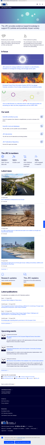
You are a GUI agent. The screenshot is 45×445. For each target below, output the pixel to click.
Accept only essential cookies (23, 442)
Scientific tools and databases (11, 126)
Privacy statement (5, 403)
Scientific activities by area (10, 117)
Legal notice (3, 430)
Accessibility (10, 430)
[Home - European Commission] (4, 3)
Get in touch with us (5, 401)
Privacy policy (33, 428)
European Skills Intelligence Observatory (11, 300)
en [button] (37, 4)
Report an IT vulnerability (6, 428)
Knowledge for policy (5, 411)
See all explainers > (29, 285)
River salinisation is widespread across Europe (12, 199)
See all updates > (6, 283)
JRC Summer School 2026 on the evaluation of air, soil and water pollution (25, 360)
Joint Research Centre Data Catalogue (9, 415)
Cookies (27, 428)
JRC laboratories (7, 134)
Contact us (30, 426)
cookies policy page (21, 437)
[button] (8, 384)
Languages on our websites (18, 428)
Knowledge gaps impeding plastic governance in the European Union (18, 320)
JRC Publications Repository (11, 142)
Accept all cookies (9, 442)
